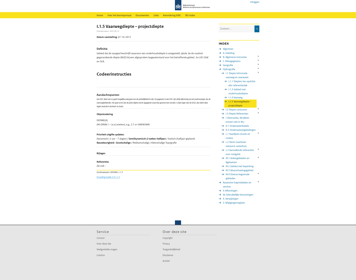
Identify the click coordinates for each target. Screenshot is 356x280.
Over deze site (104, 243)
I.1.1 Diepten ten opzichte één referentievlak (241, 83)
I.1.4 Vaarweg (235, 97)
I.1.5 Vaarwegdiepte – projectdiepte (239, 103)
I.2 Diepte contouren (236, 109)
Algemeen (228, 48)
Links (156, 15)
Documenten (142, 15)
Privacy (166, 243)
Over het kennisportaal (119, 15)
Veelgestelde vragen (107, 249)
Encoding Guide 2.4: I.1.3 (108, 177)
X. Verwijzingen (230, 198)
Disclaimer (168, 255)
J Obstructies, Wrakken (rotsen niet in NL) (237, 119)
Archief (166, 260)
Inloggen (254, 1)
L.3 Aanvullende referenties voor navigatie (240, 152)
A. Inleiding (228, 53)
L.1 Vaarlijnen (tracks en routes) (238, 136)
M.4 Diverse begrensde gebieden (237, 176)
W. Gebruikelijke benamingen (238, 194)
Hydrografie (229, 69)
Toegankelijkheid (171, 249)
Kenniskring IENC (172, 15)
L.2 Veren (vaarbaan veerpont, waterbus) (236, 144)
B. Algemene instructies (235, 57)
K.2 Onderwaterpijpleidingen (241, 129)
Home (100, 15)
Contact (101, 237)
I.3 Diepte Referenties (237, 113)
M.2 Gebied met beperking (240, 166)
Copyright (168, 237)
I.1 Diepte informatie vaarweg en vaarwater (237, 75)
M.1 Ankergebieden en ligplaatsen (237, 160)
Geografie (228, 65)
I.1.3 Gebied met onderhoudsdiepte (238, 91)
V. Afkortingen (230, 190)
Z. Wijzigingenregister (234, 202)
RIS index (190, 15)
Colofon (101, 255)
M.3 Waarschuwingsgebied (239, 170)
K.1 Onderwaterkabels (237, 125)
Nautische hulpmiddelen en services (237, 184)
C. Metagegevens (231, 61)
